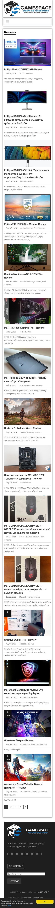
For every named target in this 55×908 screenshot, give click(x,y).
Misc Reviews (25, 385)
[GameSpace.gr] (28, 831)
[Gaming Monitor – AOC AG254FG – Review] (46, 248)
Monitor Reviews (26, 73)
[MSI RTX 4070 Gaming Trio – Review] (46, 302)
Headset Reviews (27, 644)
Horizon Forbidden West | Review (22, 428)
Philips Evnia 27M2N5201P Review (23, 69)
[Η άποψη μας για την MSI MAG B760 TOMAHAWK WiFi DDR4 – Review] (46, 449)
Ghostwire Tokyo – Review (18, 740)
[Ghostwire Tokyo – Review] (46, 714)
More (9, 905)
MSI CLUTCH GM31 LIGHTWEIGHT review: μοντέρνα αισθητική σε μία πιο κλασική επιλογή (25, 589)
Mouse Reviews (25, 537)
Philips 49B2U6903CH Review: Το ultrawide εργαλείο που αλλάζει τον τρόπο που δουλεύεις (23, 120)
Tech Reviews (39, 228)
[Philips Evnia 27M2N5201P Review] (46, 44)
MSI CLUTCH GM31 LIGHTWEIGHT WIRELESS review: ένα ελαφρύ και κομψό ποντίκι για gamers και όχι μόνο (27, 529)
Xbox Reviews (10, 795)
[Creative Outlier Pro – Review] (46, 614)
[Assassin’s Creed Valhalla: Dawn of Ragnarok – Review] (46, 758)
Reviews (37, 282)
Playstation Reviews (39, 744)
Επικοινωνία (26, 898)
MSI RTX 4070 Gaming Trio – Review (24, 328)
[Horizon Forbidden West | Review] (46, 402)
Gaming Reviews (27, 432)
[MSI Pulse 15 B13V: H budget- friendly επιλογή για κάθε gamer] (46, 352)
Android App (38, 898)
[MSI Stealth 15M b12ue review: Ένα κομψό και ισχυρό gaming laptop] (46, 664)
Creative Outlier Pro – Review (20, 640)
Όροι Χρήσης (14, 898)
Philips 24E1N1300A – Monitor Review (25, 224)
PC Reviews (25, 697)
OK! (45, 902)
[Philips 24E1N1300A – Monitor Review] (46, 198)
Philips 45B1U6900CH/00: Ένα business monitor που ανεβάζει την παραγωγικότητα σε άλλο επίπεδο (26, 174)
